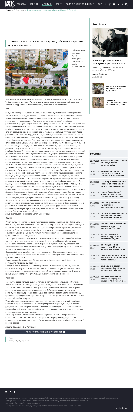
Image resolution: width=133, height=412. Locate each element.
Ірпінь (11, 340)
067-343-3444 (76, 406)
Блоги (59, 4)
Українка (25, 340)
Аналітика (47, 4)
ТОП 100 (102, 4)
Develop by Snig (122, 408)
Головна (21, 4)
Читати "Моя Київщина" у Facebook (44, 331)
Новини (33, 4)
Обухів (17, 340)
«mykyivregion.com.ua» (109, 398)
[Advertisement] (45, 29)
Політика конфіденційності (80, 4)
